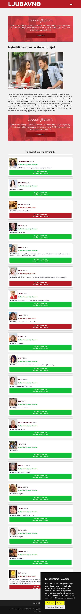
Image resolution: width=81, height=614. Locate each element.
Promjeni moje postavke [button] (55, 607)
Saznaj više (40, 35)
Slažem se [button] (50, 603)
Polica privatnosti (39, 603)
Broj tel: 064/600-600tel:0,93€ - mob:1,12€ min (40, 168)
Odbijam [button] (60, 603)
